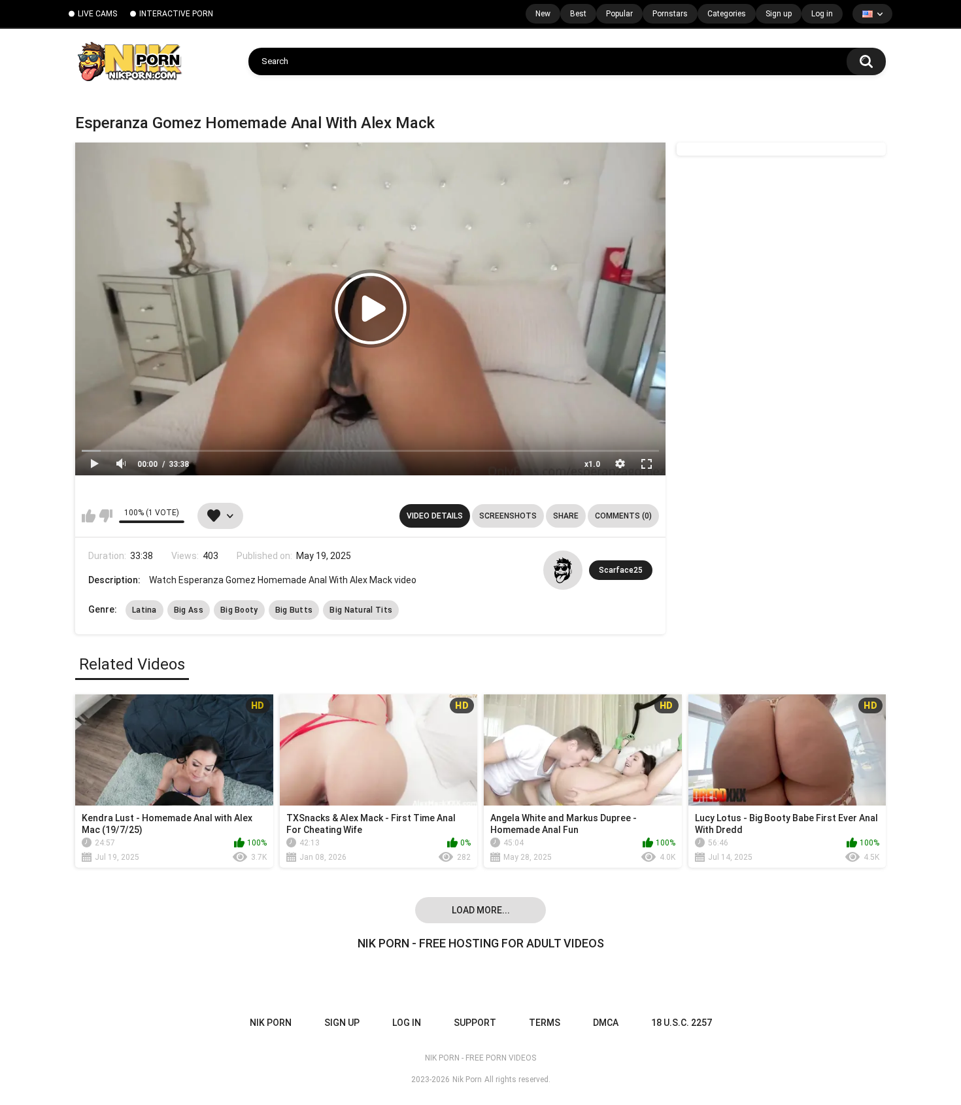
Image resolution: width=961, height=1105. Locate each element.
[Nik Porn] (129, 61)
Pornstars (670, 13)
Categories (726, 13)
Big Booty (239, 610)
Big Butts (294, 610)
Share (566, 515)
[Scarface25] (562, 570)
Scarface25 (621, 570)
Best (578, 13)
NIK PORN (271, 1022)
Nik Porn (467, 1079)
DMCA (605, 1022)
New (542, 13)
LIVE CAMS (97, 13)
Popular (619, 13)
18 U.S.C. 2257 (681, 1022)
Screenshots (508, 515)
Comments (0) (623, 515)
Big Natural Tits (360, 610)
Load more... (481, 910)
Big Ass (188, 610)
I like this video (88, 515)
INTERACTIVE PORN (176, 13)
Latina (144, 610)
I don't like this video (105, 515)
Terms (544, 1022)
